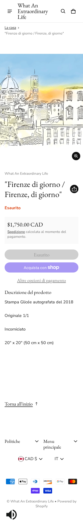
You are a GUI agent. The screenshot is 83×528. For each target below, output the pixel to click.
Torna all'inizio (19, 403)
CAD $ (31, 458)
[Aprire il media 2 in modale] (41, 101)
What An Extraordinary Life (32, 501)
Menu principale (52, 444)
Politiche (12, 441)
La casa (10, 27)
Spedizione (16, 231)
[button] (63, 11)
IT (56, 458)
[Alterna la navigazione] (10, 11)
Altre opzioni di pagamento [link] (41, 280)
